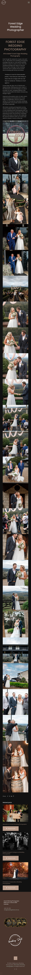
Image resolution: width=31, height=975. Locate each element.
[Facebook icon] (14, 969)
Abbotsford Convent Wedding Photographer (15, 824)
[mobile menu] (28, 2)
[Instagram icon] (16, 969)
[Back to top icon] (15, 958)
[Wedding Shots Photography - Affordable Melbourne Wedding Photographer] (3, 2)
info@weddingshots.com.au (11, 910)
